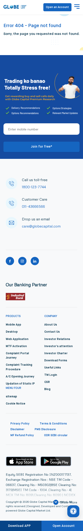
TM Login (50, 375)
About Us (50, 324)
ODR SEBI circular (56, 435)
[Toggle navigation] (77, 7)
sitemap (11, 396)
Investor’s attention (58, 346)
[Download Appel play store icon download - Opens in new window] (21, 461)
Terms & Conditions (53, 423)
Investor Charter (56, 353)
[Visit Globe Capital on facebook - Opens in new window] (10, 261)
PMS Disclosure (45, 429)
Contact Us (52, 332)
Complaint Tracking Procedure (19, 367)
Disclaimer (17, 429)
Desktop (12, 332)
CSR (47, 382)
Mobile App (13, 324)
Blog (47, 389)
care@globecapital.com (41, 226)
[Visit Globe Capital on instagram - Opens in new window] (22, 261)
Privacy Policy (20, 423)
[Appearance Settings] (73, 511)
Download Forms (55, 360)
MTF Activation (16, 346)
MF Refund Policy (22, 435)
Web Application (17, 339)
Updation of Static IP (20, 383)
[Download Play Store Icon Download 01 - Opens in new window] (55, 461)
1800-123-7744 (34, 187)
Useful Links (52, 367)
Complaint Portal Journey (17, 355)
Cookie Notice (15, 403)
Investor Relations (57, 339)
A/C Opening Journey (20, 376)
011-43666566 (33, 206)
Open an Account (57, 7)
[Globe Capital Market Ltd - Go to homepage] (15, 7)
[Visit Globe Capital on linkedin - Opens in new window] (35, 261)
